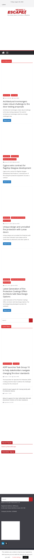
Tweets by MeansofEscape (8, 446)
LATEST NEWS (14, 95)
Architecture (6, 95)
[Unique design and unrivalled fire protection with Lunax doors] (17, 202)
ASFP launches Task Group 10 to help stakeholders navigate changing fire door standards (16, 370)
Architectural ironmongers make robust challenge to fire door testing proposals (16, 104)
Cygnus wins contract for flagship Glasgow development (17, 166)
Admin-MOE (16, 98)
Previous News (15, 156)
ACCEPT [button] (25, 557)
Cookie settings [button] (16, 557)
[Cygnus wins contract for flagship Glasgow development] (17, 141)
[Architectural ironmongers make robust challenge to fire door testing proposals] (17, 80)
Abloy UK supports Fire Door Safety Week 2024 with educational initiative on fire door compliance (17, 399)
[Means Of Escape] (3, 53)
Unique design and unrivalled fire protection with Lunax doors (16, 229)
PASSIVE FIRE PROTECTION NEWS (18, 217)
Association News (7, 363)
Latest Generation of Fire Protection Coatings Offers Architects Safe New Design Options (15, 292)
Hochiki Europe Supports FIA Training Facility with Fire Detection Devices (16, 390)
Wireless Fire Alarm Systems (10, 159)
